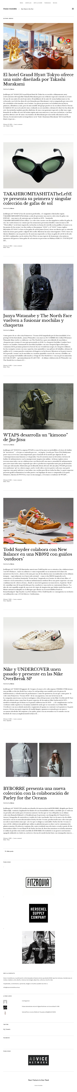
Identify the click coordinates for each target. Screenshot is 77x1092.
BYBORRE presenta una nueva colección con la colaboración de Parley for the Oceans (36, 793)
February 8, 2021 (7, 480)
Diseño (8, 126)
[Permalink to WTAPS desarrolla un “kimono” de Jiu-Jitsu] (38, 429)
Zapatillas (28, 3)
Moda (21, 3)
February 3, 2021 (7, 719)
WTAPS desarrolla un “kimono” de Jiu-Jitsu (35, 437)
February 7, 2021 (7, 599)
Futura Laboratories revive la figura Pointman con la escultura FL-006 (40, 1006)
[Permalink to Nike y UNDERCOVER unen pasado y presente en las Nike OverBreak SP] (38, 663)
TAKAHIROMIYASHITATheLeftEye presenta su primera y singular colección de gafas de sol (37, 198)
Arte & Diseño (38, 3)
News (12, 126)
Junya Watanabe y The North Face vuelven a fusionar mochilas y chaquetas (37, 320)
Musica (55, 3)
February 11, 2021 (7, 246)
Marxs (12, 89)
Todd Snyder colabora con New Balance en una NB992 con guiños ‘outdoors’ (37, 554)
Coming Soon (26, 1001)
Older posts (10, 851)
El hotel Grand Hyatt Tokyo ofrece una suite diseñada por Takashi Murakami (38, 79)
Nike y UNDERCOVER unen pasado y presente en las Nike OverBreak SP (33, 674)
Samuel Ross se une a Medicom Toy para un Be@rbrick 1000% (39, 1012)
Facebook (6, 1037)
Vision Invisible (10, 9)
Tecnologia (47, 3)
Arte (4, 126)
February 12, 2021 (7, 124)
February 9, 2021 (7, 365)
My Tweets (6, 1029)
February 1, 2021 (7, 838)
